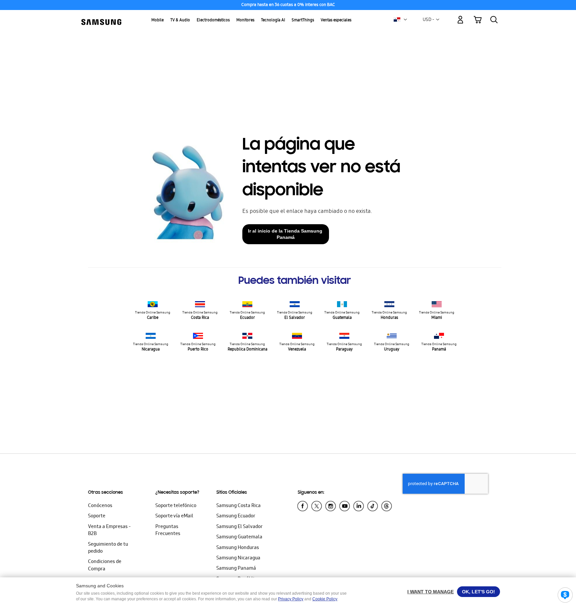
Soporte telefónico (175, 506)
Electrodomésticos (213, 20)
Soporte (96, 516)
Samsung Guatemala (239, 537)
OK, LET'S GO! (478, 591)
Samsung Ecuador (235, 516)
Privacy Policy (290, 599)
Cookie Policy (324, 599)
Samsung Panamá (236, 569)
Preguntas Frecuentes (167, 530)
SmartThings (303, 20)
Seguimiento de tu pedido (108, 548)
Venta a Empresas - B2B (109, 530)
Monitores (245, 20)
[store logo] (101, 16)
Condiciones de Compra (104, 565)
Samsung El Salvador (239, 527)
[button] (405, 19)
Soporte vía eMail (174, 516)
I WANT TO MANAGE (430, 591)
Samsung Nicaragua (238, 558)
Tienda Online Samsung (152, 315)
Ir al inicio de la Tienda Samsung (286, 234)
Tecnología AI (273, 20)
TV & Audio (180, 20)
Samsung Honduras (237, 548)
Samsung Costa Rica (238, 506)
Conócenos (100, 506)
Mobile (157, 20)
